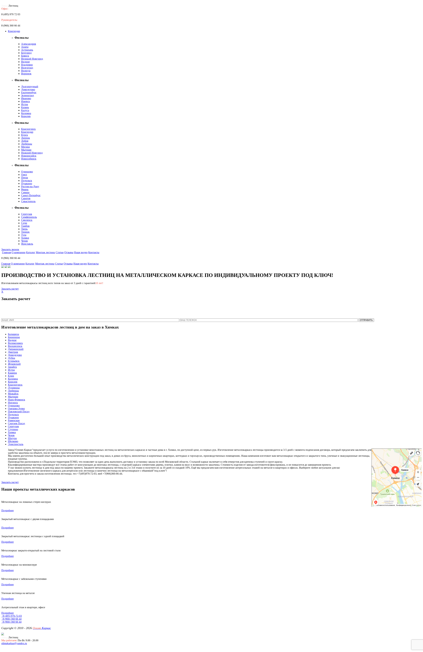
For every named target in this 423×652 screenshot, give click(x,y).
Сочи (24, 223)
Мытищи (26, 149)
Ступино (13, 429)
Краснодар (14, 31)
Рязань (24, 189)
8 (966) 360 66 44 (11, 618)
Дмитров (13, 352)
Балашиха (13, 334)
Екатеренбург (29, 92)
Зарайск (12, 366)
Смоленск (26, 220)
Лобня (24, 140)
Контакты (93, 252)
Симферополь (29, 217)
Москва (25, 146)
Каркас (42, 628)
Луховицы (14, 387)
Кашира (12, 372)
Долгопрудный (29, 86)
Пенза (24, 177)
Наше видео (81, 252)
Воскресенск (15, 346)
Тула (23, 234)
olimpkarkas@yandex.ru (14, 643)
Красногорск (28, 129)
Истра (24, 104)
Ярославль (27, 243)
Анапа (24, 46)
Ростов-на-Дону (30, 186)
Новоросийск (28, 155)
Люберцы (26, 143)
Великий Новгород (32, 58)
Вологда (25, 70)
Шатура (12, 438)
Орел (24, 174)
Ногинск (13, 402)
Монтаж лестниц (45, 252)
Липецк (25, 137)
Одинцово (27, 171)
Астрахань (27, 49)
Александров (28, 43)
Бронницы (14, 337)
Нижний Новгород (32, 152)
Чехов (24, 240)
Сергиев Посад (16, 423)
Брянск (25, 55)
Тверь (24, 229)
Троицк (25, 231)
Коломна (26, 113)
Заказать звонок (10, 249)
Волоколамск (15, 343)
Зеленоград (27, 95)
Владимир (27, 64)
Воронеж (26, 73)
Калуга (25, 110)
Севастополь (28, 201)
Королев (26, 116)
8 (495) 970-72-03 (11, 615)
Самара (25, 192)
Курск (24, 135)
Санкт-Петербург (31, 195)
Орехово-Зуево (16, 408)
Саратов (25, 198)
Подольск (26, 180)
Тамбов (25, 226)
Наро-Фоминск (16, 399)
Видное (25, 61)
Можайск (13, 393)
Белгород (26, 52)
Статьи (60, 252)
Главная (6, 252)
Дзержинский (15, 349)
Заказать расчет (10, 288)
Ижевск (25, 101)
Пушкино (26, 183)
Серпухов (26, 214)
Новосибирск (28, 158)
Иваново (26, 98)
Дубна (11, 358)
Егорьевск (13, 361)
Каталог (30, 252)
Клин (11, 375)
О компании (18, 252)
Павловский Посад (18, 411)
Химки (25, 237)
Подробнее (7, 510)
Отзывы (68, 252)
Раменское (14, 420)
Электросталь (15, 444)
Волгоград (27, 67)
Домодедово (28, 89)
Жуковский (14, 364)
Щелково (13, 441)
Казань (25, 107)
